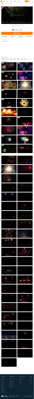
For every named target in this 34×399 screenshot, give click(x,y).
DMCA (10, 379)
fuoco (11, 58)
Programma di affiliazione (11, 381)
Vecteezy (2, 379)
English (30, 378)
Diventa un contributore (20, 382)
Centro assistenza (21, 378)
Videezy (2, 380)
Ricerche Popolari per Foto (11, 384)
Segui (20, 30)
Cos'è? (8, 39)
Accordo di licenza (11, 378)
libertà (18, 58)
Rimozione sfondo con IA (3, 389)
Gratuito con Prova (17, 33)
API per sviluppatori (3, 384)
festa (7, 58)
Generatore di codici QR (3, 391)
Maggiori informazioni (5, 40)
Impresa (2, 381)
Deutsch (30, 381)
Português (30, 380)
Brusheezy (2, 378)
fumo (25, 58)
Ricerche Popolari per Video (11, 386)
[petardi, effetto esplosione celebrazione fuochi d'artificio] (9, 148)
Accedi (30, 1)
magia (22, 58)
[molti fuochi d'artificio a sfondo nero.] (9, 75)
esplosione (3, 58)
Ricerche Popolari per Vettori (11, 383)
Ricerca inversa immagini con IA (3, 387)
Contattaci (20, 379)
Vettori (4, 1)
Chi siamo (20, 380)
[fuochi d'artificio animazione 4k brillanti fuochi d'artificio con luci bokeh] (25, 75)
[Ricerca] (29, 3)
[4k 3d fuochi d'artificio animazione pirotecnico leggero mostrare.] (9, 139)
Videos (11, 1)
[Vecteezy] (1, 1)
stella (14, 58)
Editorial (15, 1)
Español (30, 379)
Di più (19, 1)
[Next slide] (30, 59)
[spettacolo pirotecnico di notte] (25, 66)
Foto (7, 1)
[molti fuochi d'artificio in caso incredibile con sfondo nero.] (9, 66)
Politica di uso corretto (28, 396)
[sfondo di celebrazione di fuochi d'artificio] (8, 102)
